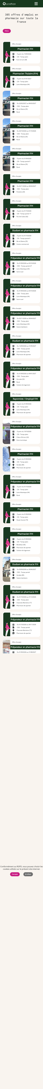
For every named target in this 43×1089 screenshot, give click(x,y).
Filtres (7, 31)
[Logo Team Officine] (9, 3)
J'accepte (15, 874)
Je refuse (28, 874)
